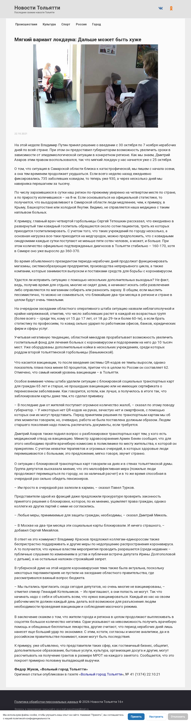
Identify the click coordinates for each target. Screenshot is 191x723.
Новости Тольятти (37, 8)
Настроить (156, 716)
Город (96, 24)
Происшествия (26, 24)
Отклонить (178, 716)
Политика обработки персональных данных (46, 702)
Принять (136, 716)
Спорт (65, 24)
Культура (49, 24)
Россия (81, 24)
